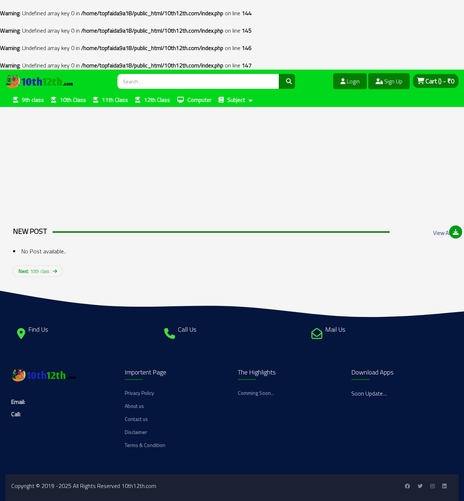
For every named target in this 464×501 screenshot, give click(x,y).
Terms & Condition (145, 445)
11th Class (115, 99)
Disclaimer (136, 432)
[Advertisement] (217, 157)
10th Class (73, 99)
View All (442, 233)
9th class (33, 99)
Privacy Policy (139, 393)
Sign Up (392, 81)
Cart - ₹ (439, 81)
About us (134, 406)
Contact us (136, 419)
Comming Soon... (256, 393)
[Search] (287, 81)
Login (352, 81)
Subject (236, 99)
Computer (199, 99)
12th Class (157, 99)
